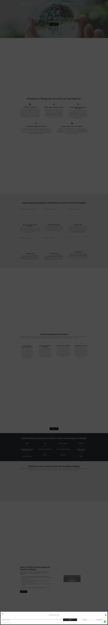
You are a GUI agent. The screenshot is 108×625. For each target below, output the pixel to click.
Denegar (84, 619)
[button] (105, 614)
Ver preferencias (99, 619)
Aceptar (70, 619)
